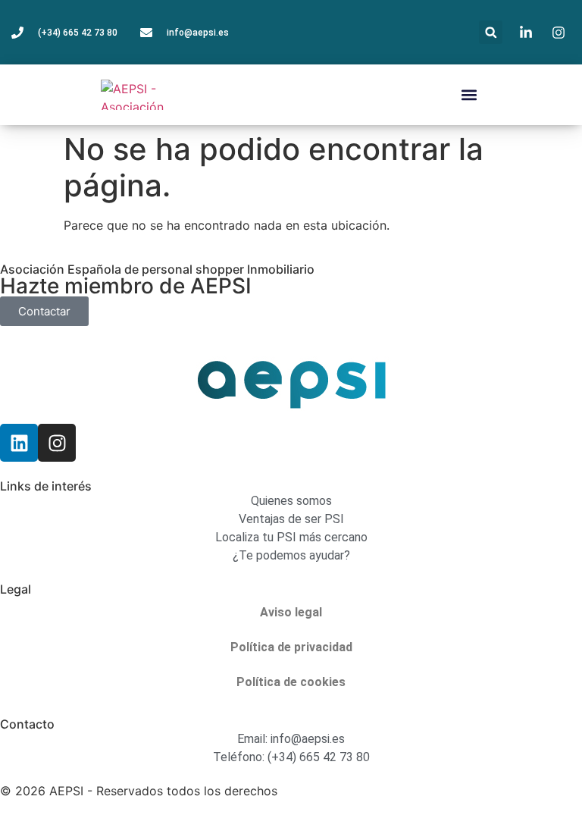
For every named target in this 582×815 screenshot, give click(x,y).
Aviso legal (291, 612)
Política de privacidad (291, 647)
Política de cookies (291, 682)
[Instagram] (57, 443)
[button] (490, 32)
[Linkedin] (19, 443)
